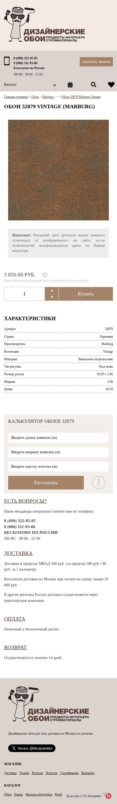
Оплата (14, 619)
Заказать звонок (96, 61)
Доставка (18, 553)
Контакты (87, 773)
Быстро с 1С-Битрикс (84, 795)
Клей (58, 794)
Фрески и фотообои (39, 794)
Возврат (15, 647)
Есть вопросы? (25, 501)
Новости (51, 773)
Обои (7, 794)
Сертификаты (69, 773)
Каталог (10, 84)
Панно (18, 794)
